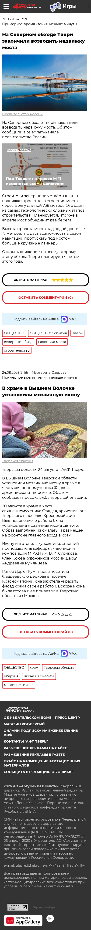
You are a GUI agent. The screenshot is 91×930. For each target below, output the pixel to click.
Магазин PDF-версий (24, 724)
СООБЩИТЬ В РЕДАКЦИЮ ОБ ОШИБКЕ (39, 772)
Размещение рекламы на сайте (35, 748)
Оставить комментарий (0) (45, 297)
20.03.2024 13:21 (14, 19)
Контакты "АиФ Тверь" (26, 741)
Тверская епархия (17, 461)
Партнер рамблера (44, 907)
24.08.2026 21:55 (15, 372)
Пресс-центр (67, 718)
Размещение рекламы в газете (34, 755)
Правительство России (22, 114)
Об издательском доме (27, 718)
